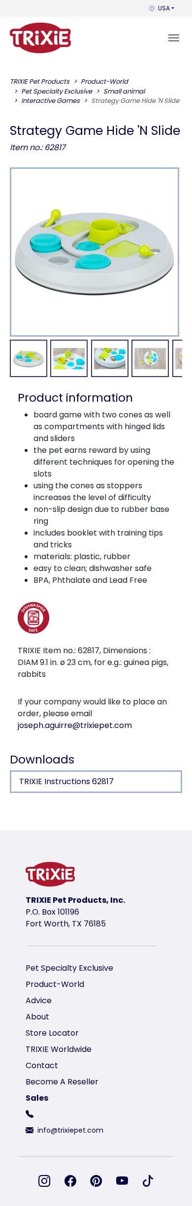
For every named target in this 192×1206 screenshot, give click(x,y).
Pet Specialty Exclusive (69, 968)
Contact (42, 1065)
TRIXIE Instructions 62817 (66, 781)
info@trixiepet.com (70, 1130)
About (37, 1016)
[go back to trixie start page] (40, 38)
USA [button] (164, 8)
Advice (39, 1000)
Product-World (55, 984)
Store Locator (52, 1033)
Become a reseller (62, 1081)
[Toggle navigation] (173, 38)
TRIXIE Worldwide (59, 1049)
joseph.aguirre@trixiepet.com (75, 725)
